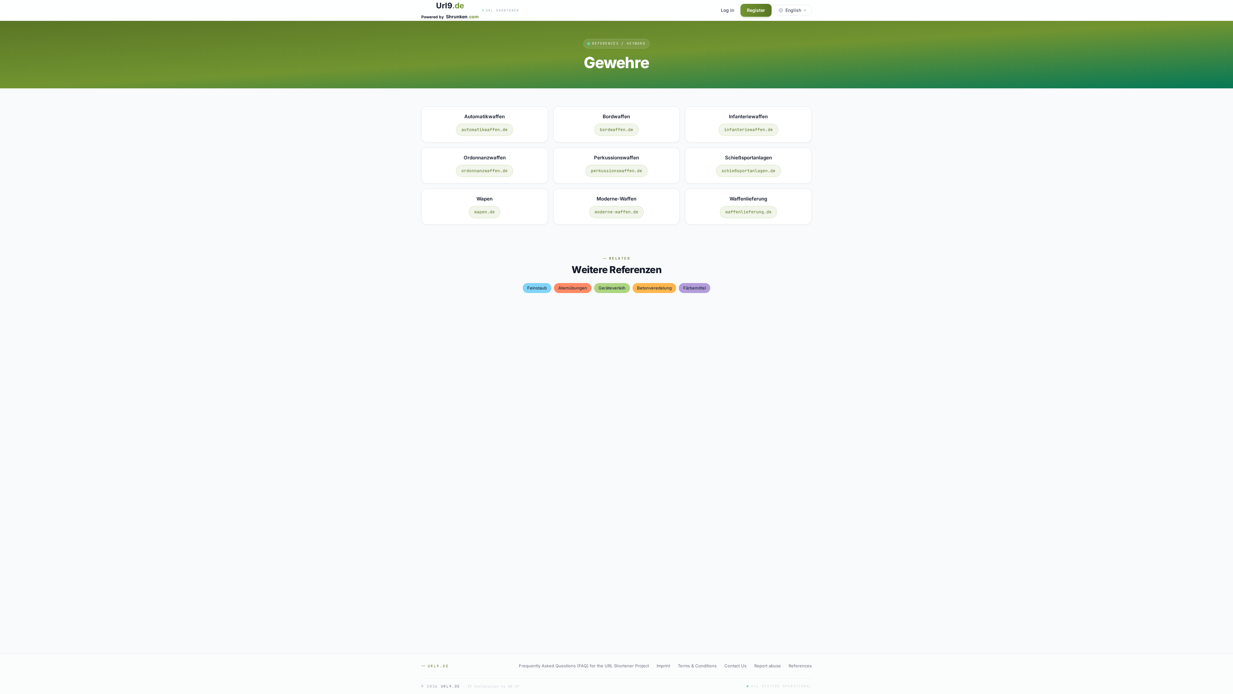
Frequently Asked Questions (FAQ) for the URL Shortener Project (584, 665)
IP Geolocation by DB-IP (493, 686)
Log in (727, 10)
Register (756, 10)
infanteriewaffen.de (748, 129)
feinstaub (537, 287)
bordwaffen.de (616, 129)
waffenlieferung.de (748, 212)
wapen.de (484, 212)
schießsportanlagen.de (748, 171)
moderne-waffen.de (616, 212)
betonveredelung (654, 287)
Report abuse (767, 665)
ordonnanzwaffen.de (484, 171)
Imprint (663, 665)
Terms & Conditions (697, 665)
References (800, 665)
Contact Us (735, 665)
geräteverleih (612, 287)
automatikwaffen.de (484, 129)
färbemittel (694, 287)
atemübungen (572, 287)
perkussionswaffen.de (616, 171)
